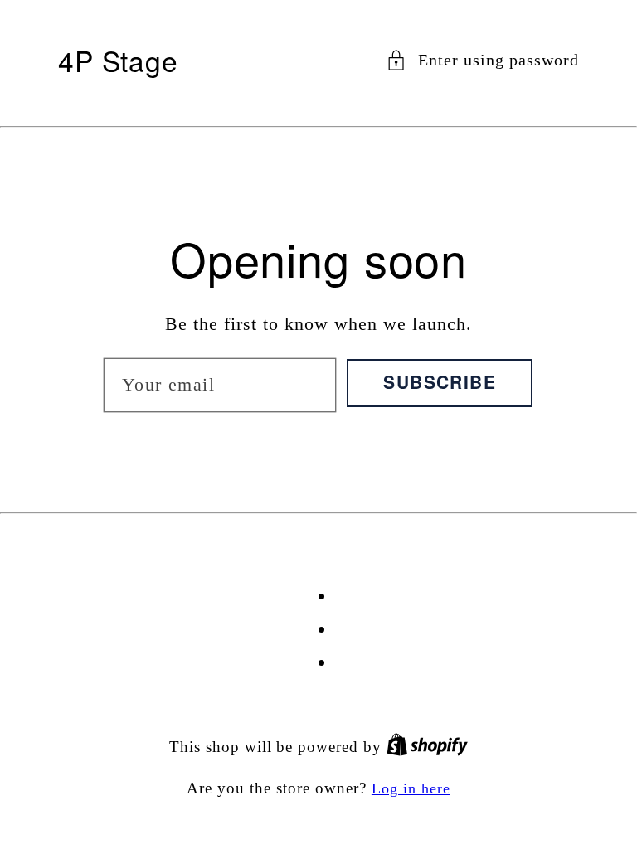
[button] (482, 60)
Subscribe (439, 381)
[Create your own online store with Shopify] (427, 747)
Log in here (411, 788)
